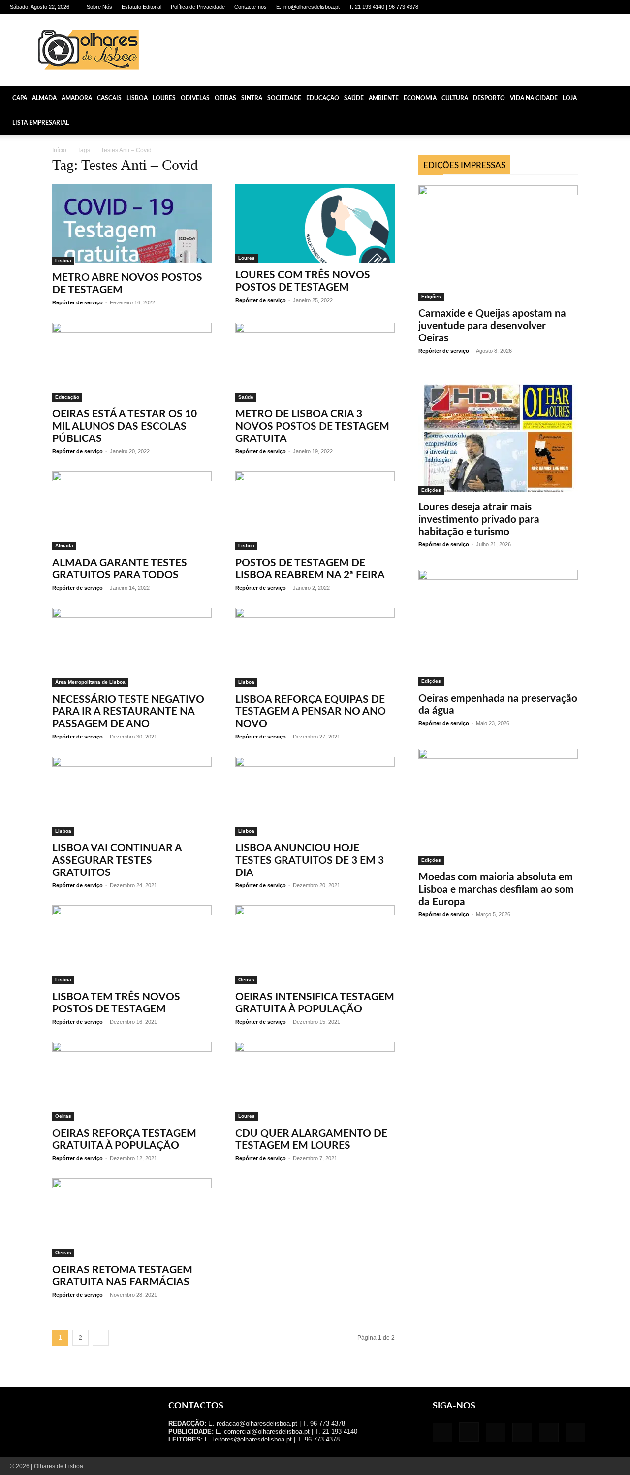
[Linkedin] (564, 7)
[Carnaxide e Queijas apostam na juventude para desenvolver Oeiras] (498, 243)
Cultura (454, 98)
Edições (431, 296)
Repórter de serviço (77, 302)
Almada (44, 98)
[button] (618, 98)
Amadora (77, 98)
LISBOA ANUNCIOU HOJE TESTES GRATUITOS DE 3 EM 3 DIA (309, 860)
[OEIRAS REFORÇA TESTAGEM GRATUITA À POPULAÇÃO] (132, 1081)
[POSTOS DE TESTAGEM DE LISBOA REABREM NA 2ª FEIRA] (315, 510)
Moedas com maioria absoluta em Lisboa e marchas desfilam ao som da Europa (496, 889)
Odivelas (195, 98)
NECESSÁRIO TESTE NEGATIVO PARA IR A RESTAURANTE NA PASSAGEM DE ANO (128, 711)
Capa (19, 98)
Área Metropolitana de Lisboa (90, 682)
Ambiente (384, 98)
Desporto (489, 98)
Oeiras (225, 98)
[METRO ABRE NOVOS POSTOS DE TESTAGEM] (132, 224)
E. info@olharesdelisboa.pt (308, 7)
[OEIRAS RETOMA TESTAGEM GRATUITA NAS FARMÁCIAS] (132, 1217)
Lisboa (137, 98)
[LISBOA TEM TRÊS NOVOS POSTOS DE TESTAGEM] (132, 944)
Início (59, 150)
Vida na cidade (534, 98)
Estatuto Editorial (141, 7)
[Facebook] (531, 7)
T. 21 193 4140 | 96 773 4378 (383, 7)
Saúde (354, 98)
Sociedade (284, 98)
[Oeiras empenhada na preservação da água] (498, 628)
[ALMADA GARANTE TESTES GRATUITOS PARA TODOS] (132, 510)
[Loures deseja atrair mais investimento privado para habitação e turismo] (498, 435)
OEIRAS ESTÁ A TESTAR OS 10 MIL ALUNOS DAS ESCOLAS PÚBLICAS (124, 426)
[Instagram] (547, 7)
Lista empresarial (40, 123)
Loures (164, 98)
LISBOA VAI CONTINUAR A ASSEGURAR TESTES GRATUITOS (117, 860)
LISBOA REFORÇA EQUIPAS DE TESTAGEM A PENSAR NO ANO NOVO (310, 711)
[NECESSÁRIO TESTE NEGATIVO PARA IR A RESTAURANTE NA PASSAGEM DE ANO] (132, 647)
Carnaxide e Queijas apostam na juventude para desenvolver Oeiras (492, 325)
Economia (420, 98)
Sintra (251, 98)
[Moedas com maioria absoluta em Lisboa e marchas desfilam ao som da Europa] (498, 807)
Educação (322, 98)
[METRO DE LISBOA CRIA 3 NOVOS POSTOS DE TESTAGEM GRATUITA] (315, 362)
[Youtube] (612, 7)
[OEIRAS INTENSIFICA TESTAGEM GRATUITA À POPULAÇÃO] (315, 944)
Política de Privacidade (198, 7)
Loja (570, 98)
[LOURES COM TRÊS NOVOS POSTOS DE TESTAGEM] (315, 223)
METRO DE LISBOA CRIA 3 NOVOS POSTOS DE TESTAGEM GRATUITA (312, 426)
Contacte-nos (250, 7)
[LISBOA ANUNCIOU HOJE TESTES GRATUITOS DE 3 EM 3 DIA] (315, 796)
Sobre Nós (99, 7)
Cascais (109, 98)
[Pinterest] (580, 7)
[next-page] (101, 1338)
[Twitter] (596, 7)
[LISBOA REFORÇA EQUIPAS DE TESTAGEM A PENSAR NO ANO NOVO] (315, 647)
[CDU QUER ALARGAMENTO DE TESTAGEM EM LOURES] (315, 1081)
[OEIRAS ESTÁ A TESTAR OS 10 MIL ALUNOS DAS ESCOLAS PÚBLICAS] (132, 362)
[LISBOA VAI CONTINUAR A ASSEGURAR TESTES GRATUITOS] (132, 796)
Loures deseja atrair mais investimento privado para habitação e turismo (478, 519)
